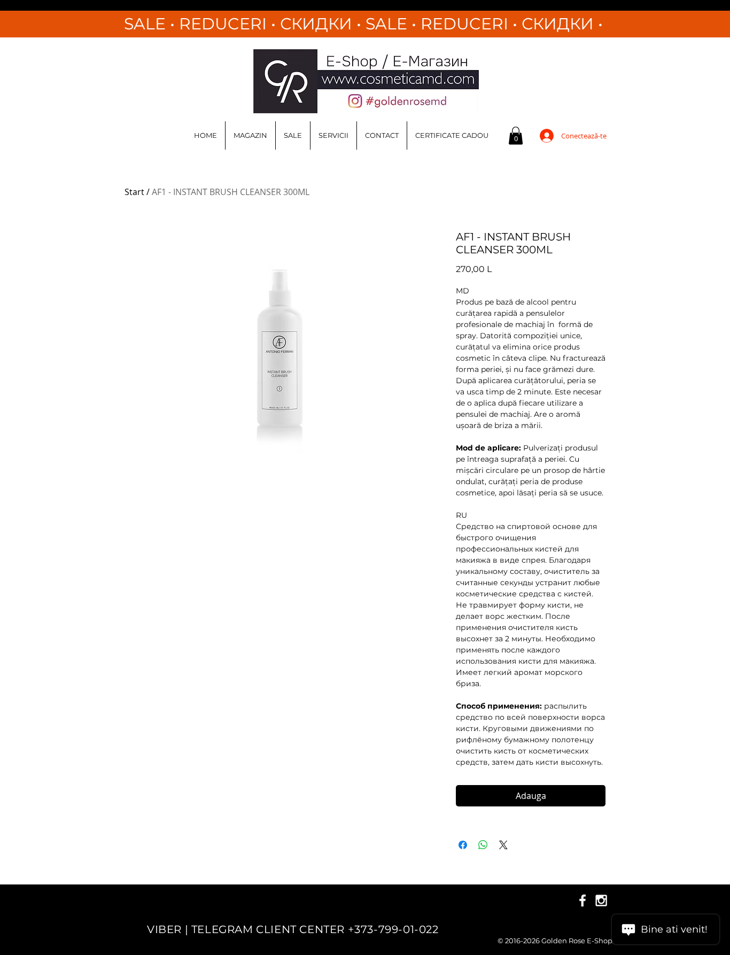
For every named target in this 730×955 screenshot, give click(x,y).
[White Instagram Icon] (601, 900)
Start (134, 192)
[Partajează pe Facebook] (462, 844)
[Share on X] (503, 844)
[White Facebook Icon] (582, 900)
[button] (515, 135)
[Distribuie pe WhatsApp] (483, 844)
